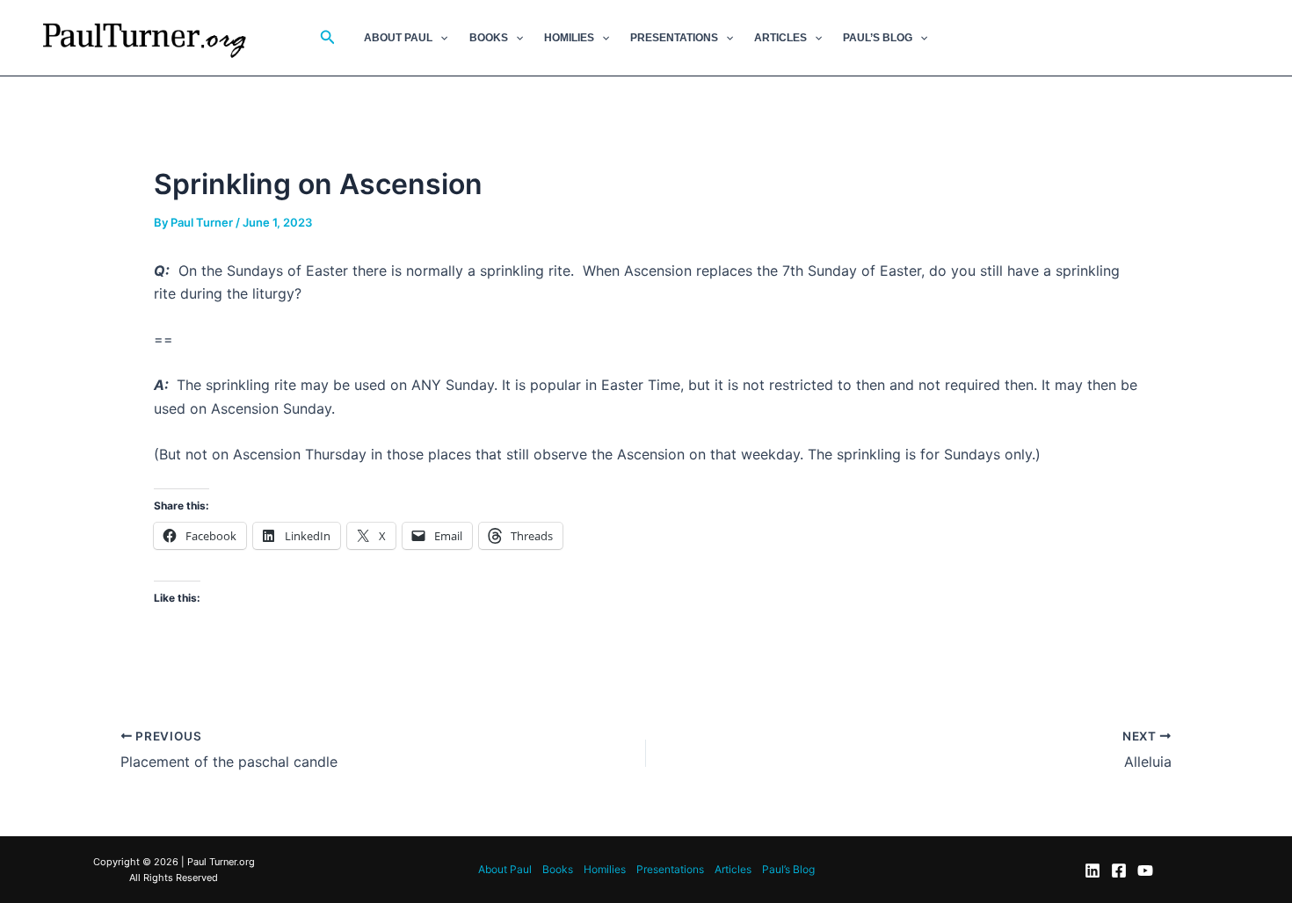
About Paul (398, 38)
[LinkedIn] (1092, 870)
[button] (328, 37)
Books (488, 38)
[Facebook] (1119, 870)
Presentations (674, 38)
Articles (780, 38)
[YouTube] (1145, 870)
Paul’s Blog (877, 38)
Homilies (569, 38)
